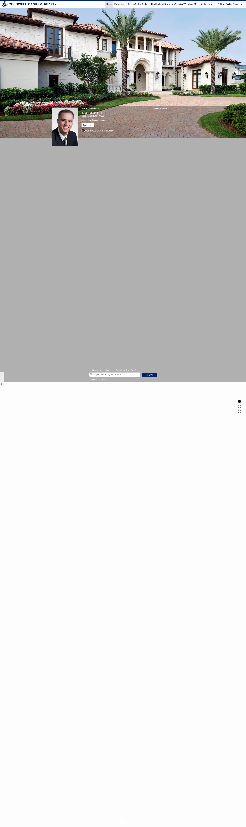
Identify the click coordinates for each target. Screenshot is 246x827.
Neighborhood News (160, 4)
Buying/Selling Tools (138, 5)
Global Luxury (208, 5)
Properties (120, 5)
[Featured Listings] (239, 406)
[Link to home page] (30, 4)
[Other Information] (239, 411)
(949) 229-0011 (95, 113)
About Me (193, 5)
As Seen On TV (179, 4)
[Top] (239, 401)
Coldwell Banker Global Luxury (231, 4)
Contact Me (88, 125)
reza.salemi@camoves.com (93, 120)
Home (109, 4)
